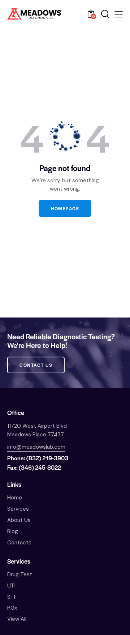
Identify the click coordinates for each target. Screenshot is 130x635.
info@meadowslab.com (36, 447)
